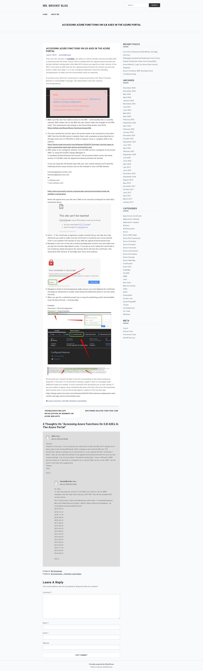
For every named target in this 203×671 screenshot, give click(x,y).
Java (125, 279)
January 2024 (128, 101)
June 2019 (127, 170)
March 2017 (127, 199)
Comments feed (129, 335)
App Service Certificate (132, 216)
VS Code (126, 311)
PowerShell (127, 295)
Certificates (128, 264)
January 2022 (128, 132)
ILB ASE (65, 401)
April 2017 (127, 196)
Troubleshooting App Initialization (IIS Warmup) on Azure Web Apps (59, 413)
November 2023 (129, 104)
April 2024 (127, 97)
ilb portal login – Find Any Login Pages (66, 574)
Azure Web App (129, 260)
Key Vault (127, 283)
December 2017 (129, 186)
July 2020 (127, 158)
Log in (125, 328)
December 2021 (129, 135)
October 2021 (128, 139)
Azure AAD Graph (130, 235)
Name (46, 623)
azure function (54, 401)
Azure (125, 232)
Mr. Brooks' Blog (55, 5)
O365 (125, 289)
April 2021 (127, 148)
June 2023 (127, 110)
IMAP (125, 276)
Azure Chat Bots (129, 241)
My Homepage (56, 571)
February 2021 (128, 151)
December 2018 (129, 174)
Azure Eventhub (129, 244)
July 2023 (127, 107)
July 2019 (127, 167)
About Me (55, 14)
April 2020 (127, 164)
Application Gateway (131, 219)
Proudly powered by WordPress (101, 664)
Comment (47, 592)
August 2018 (128, 180)
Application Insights (131, 222)
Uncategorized (129, 308)
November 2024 (129, 91)
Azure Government (130, 251)
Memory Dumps (129, 286)
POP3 (125, 292)
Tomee (126, 305)
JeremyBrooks (65, 55)
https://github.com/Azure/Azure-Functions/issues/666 (69, 128)
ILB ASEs (71, 59)
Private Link (127, 298)
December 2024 (129, 88)
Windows (126, 314)
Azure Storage (129, 257)
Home (45, 14)
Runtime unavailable (78, 401)
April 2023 (127, 116)
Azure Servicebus (130, 254)
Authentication (129, 229)
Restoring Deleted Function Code (101, 411)
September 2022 (129, 123)
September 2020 (129, 154)
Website (46, 643)
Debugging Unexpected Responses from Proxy (141, 58)
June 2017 (127, 193)
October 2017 (128, 189)
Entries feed (128, 331)
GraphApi (126, 270)
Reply (48, 473)
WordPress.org (129, 338)
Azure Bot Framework (131, 238)
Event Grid (127, 267)
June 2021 (127, 145)
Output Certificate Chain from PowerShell (139, 61)
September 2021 (129, 142)
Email (45, 633)
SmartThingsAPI (129, 302)
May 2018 (127, 183)
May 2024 (127, 94)
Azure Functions (129, 248)
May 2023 (127, 113)
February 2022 (128, 129)
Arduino (126, 225)
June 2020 (127, 161)
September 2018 (129, 177)
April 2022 (127, 126)
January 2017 (128, 202)
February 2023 (128, 120)
